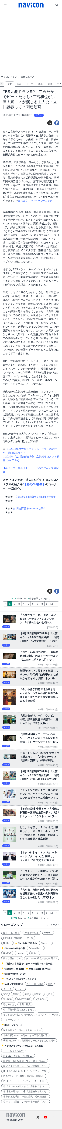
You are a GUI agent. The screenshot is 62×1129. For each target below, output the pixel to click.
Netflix (7, 943)
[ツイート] (49, 122)
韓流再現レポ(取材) (14, 968)
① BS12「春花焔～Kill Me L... (18, 1056)
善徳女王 (38, 994)
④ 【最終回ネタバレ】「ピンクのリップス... (25, 1071)
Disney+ (46, 943)
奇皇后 (16, 994)
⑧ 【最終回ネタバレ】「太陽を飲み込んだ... (25, 1091)
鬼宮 (5, 994)
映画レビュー (10, 1040)
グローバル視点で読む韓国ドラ (41, 958)
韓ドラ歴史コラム (12, 958)
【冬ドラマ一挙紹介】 (15, 468)
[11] (56, 603)
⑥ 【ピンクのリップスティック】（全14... (24, 1081)
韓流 (19, 84)
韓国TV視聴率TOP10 (15, 974)
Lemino (21, 953)
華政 (26, 994)
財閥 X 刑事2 (23, 999)
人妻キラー (40, 999)
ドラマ (29, 84)
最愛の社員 (25, 1004)
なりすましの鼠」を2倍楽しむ (18, 1014)
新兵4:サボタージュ (48, 1014)
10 (51, 604)
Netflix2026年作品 (27, 943)
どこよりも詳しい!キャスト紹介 (20, 979)
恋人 (50, 994)
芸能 (50, 84)
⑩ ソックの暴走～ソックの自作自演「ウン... (25, 1101)
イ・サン (7, 989)
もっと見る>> (13, 1050)
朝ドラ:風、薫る (11, 933)
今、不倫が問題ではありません (18, 1009)
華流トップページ (13, 1025)
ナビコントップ (9, 76)
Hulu (34, 953)
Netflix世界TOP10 (13, 984)
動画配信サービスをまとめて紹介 (38, 1040)
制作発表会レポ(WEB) (40, 968)
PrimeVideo (36, 948)
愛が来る (7, 999)
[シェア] (56, 122)
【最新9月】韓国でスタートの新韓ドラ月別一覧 (28, 963)
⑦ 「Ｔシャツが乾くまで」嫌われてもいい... (25, 1086)
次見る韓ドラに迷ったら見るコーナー (22, 1030)
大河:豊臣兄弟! (31, 933)
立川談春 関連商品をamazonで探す (35, 496)
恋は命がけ (8, 1004)
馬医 (50, 984)
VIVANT (48, 933)
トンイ (20, 989)
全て (9, 84)
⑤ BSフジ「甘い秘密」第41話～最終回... (24, 1076)
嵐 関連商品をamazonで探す (29, 508)
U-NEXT (7, 953)
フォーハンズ (10, 1019)
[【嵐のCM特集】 (34, 484)
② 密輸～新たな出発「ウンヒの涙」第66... (24, 1061)
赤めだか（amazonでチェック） (36, 200)
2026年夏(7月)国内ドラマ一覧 (18, 938)
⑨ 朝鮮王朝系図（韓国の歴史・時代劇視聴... (25, 1096)
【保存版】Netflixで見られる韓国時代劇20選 (25, 1035)
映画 (40, 84)
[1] (5, 603)
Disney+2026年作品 (14, 948)
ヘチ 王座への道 (35, 984)
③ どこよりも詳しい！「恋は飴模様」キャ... (25, 1066)
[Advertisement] (31, 34)
